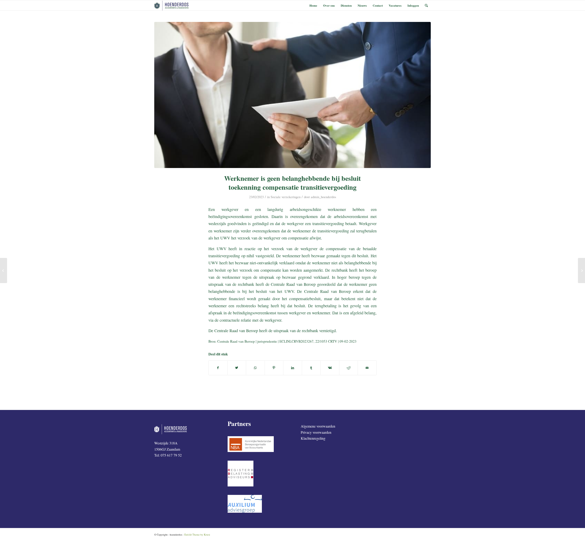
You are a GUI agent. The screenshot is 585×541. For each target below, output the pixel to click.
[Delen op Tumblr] (311, 368)
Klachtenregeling (313, 438)
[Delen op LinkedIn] (292, 368)
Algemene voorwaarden (318, 426)
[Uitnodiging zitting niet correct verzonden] (3, 270)
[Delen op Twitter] (237, 368)
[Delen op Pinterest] (274, 368)
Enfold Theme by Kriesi (197, 534)
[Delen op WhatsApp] (255, 368)
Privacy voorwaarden (316, 432)
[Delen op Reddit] (348, 368)
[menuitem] (313, 5)
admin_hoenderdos (323, 196)
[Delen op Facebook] (218, 368)
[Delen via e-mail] (367, 368)
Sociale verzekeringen (285, 196)
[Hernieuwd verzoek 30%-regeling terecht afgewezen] (581, 270)
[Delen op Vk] (330, 368)
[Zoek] (426, 5)
